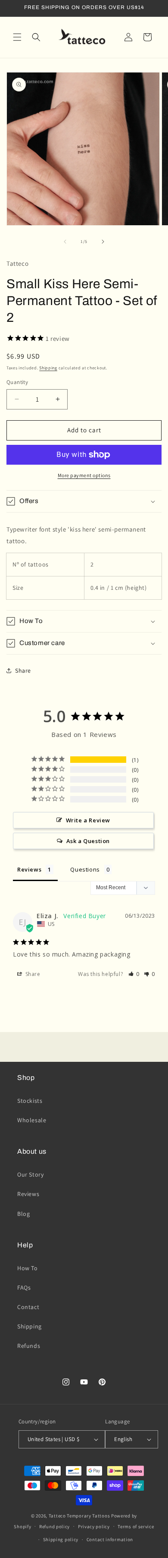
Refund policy (54, 1526)
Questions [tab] (85, 869)
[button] (17, 37)
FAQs (24, 1287)
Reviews (28, 1194)
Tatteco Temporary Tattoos (79, 1516)
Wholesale (31, 1120)
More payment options (84, 475)
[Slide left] (65, 241)
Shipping (48, 368)
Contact (28, 1307)
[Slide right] (102, 241)
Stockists (29, 1101)
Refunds (28, 1346)
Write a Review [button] (88, 820)
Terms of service (136, 1526)
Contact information (110, 1539)
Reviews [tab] (29, 869)
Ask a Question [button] (88, 841)
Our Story (30, 1174)
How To (27, 1268)
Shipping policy (61, 1539)
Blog (23, 1214)
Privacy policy (94, 1526)
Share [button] (23, 670)
